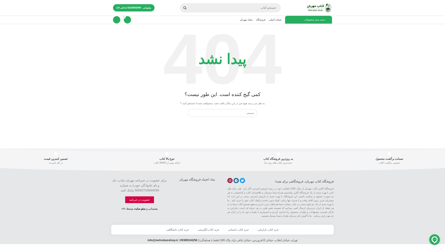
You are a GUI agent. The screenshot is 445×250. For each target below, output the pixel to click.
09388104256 (188, 240)
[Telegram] (236, 180)
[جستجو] (192, 113)
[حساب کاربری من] (116, 19)
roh (123, 208)
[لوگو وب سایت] (319, 7)
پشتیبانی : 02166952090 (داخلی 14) (133, 7)
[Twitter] (242, 180)
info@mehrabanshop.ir (163, 240)
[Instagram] (230, 180)
